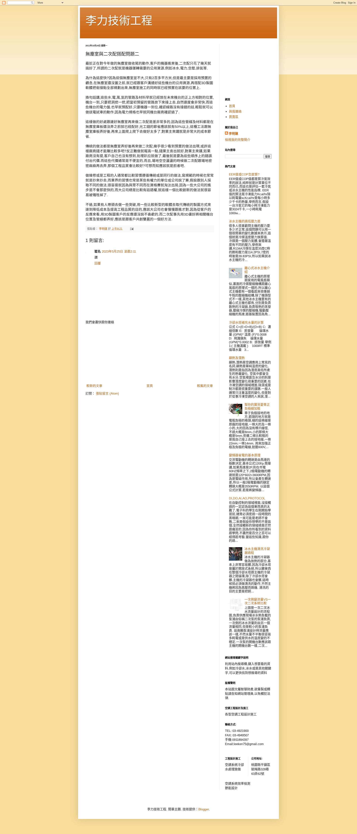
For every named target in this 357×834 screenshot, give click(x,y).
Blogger (203, 809)
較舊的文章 (205, 386)
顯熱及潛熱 (237, 358)
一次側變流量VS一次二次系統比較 (258, 601)
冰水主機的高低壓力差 (244, 221)
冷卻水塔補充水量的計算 (246, 322)
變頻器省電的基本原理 (244, 455)
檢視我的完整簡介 (237, 140)
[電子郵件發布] (131, 228)
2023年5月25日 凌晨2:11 (119, 251)
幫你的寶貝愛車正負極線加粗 (257, 406)
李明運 (233, 133)
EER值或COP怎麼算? (244, 174)
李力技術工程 (119, 21)
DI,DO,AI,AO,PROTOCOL (247, 498)
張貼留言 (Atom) (107, 393)
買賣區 (233, 117)
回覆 (97, 263)
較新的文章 (94, 386)
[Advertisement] (150, 354)
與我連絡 (235, 111)
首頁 (150, 386)
